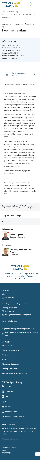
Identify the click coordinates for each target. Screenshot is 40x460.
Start (3, 12)
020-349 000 (9, 311)
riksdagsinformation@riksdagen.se (18, 315)
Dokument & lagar (13, 12)
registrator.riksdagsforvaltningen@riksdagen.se (21, 333)
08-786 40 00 (9, 298)
